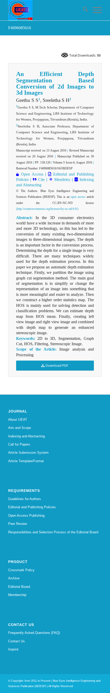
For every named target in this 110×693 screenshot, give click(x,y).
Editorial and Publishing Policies (32, 507)
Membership (17, 595)
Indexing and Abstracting (26, 436)
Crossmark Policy (21, 570)
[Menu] (95, 10)
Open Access (32, 174)
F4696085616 (19, 28)
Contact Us (16, 641)
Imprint (13, 649)
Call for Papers (19, 444)
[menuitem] (83, 10)
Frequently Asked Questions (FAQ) (34, 633)
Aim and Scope (19, 428)
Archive (13, 578)
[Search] (83, 10)
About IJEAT (17, 419)
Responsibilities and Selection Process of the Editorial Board (53, 532)
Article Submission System (28, 452)
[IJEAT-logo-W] (45, 10)
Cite (41, 179)
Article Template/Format (26, 461)
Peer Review (17, 524)
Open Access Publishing (26, 515)
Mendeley (61, 179)
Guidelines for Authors (24, 499)
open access (78, 197)
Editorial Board (19, 587)
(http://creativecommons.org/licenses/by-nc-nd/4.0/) (47, 209)
